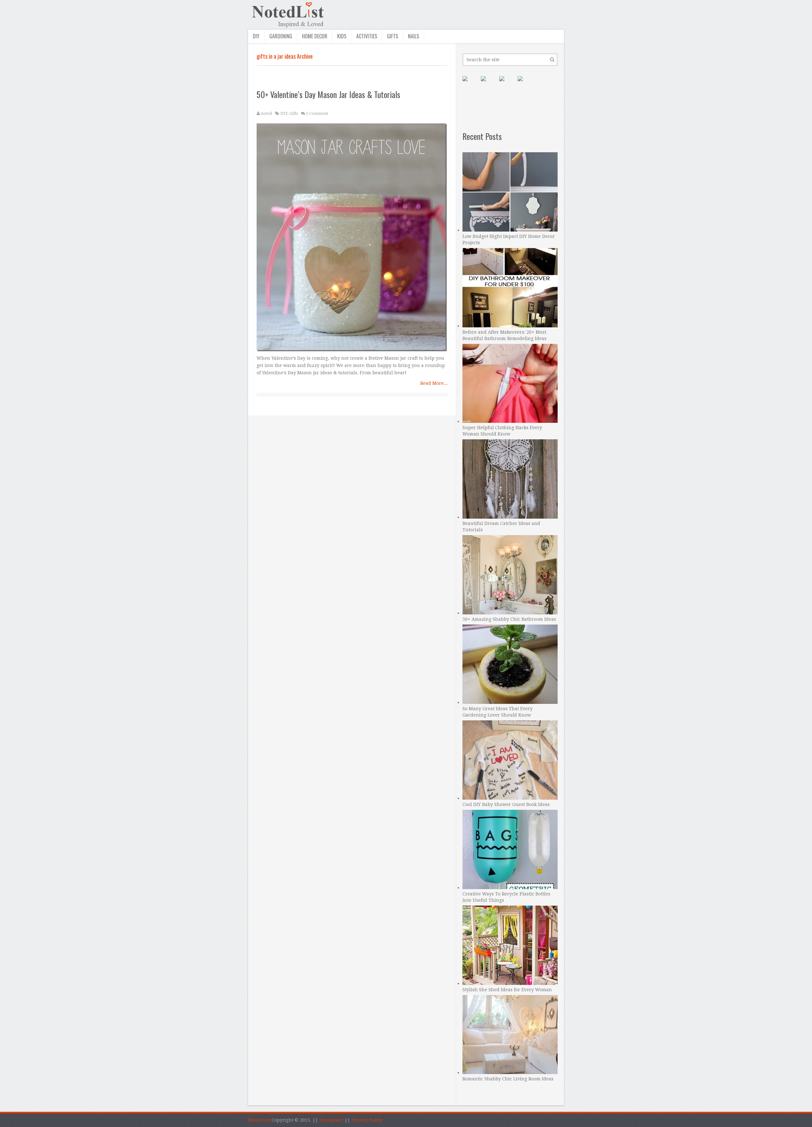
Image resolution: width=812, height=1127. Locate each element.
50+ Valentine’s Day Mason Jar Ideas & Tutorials (328, 94)
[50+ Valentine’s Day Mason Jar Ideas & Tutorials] (352, 239)
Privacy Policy (367, 1120)
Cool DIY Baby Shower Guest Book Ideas (506, 804)
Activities (366, 36)
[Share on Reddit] (525, 83)
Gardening (280, 36)
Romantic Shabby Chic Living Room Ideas (507, 1078)
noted (266, 113)
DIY (256, 36)
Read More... (434, 383)
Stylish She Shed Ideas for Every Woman (507, 989)
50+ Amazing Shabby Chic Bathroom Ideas (509, 619)
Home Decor (314, 36)
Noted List (259, 1120)
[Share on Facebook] (488, 83)
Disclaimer (331, 1120)
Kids (341, 36)
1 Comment (317, 113)
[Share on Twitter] (506, 83)
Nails (413, 36)
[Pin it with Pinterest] (470, 83)
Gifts (392, 36)
